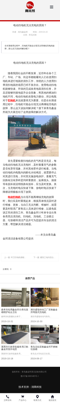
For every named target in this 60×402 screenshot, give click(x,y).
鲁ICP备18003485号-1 (30, 376)
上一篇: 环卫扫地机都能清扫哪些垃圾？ (21, 257)
